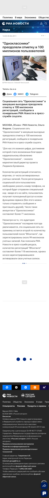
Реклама (21, 406)
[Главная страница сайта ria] (15, 23)
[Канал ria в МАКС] (7, 387)
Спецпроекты (9, 406)
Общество (17, 402)
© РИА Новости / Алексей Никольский (16, 83)
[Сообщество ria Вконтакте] (25, 387)
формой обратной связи (26, 466)
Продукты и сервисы (36, 406)
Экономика (29, 402)
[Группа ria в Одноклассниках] (34, 387)
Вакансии (7, 416)
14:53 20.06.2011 (9, 36)
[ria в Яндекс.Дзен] (16, 387)
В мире (39, 402)
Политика (7, 402)
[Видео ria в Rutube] (44, 387)
